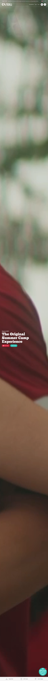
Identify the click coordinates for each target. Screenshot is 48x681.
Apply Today (4, 1)
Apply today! (13, 345)
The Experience (31, 4)
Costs (39, 4)
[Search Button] (45, 1)
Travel (36, 4)
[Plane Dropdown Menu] (42, 4)
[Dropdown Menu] (45, 4)
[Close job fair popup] (46, 669)
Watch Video (6, 345)
